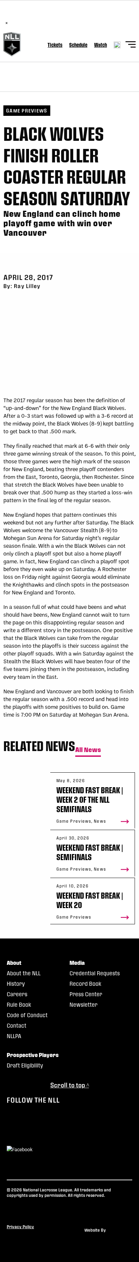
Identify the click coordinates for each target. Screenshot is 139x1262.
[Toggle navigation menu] (131, 45)
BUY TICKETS (80, 16)
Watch (100, 45)
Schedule (78, 45)
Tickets (55, 45)
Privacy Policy (20, 1226)
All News (88, 750)
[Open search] (117, 45)
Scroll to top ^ (69, 1084)
